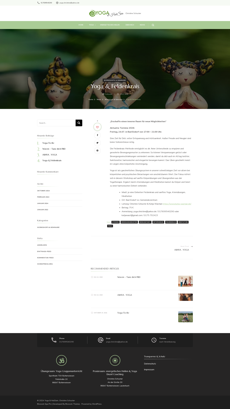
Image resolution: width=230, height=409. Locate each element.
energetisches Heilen (110, 25)
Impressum (149, 369)
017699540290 (46, 3)
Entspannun (158, 222)
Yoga (91, 25)
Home (81, 25)
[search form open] (151, 25)
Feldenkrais (171, 222)
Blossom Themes (72, 404)
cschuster (108, 94)
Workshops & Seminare (115, 80)
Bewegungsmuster (129, 222)
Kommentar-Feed (45, 258)
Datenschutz (150, 363)
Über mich (129, 25)
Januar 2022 (42, 209)
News (142, 25)
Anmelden (42, 245)
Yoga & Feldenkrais (51, 160)
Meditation (183, 222)
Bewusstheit (145, 222)
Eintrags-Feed (44, 251)
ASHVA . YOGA (124, 295)
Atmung (115, 222)
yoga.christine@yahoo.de (69, 3)
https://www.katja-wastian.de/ (177, 203)
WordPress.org (45, 264)
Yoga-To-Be (123, 312)
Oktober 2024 (43, 191)
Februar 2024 (43, 197)
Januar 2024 (42, 203)
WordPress (97, 404)
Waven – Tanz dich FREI (128, 277)
